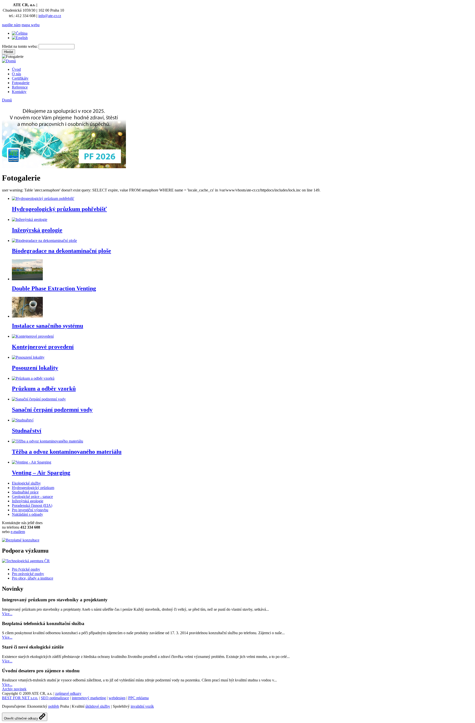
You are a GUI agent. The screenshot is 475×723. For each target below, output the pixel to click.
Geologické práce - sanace (32, 496)
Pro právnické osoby (28, 574)
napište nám (11, 25)
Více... (7, 614)
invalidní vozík (142, 706)
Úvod (16, 69)
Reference (20, 87)
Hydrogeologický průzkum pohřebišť (59, 209)
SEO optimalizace (55, 698)
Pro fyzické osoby (26, 569)
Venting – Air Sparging (41, 472)
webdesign (117, 698)
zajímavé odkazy (68, 693)
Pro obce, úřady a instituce (32, 578)
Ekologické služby (26, 483)
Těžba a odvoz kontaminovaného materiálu (66, 451)
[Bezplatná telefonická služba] (20, 540)
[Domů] (9, 61)
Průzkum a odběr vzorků (44, 388)
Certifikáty (20, 78)
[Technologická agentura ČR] (26, 561)
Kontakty (19, 92)
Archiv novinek (14, 689)
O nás (16, 74)
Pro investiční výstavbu (30, 510)
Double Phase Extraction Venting (54, 288)
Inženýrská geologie (37, 230)
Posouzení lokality (35, 368)
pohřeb (53, 706)
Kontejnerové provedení (43, 347)
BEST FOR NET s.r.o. (20, 698)
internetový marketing (89, 698)
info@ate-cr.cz (49, 16)
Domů (7, 100)
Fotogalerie (20, 83)
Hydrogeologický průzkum (33, 488)
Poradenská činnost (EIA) (32, 505)
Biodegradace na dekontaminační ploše (61, 251)
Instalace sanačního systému (47, 326)
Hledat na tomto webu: (20, 46)
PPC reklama (138, 698)
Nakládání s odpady (27, 514)
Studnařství (26, 430)
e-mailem (18, 532)
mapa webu (31, 25)
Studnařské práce (25, 492)
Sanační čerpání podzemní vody (52, 409)
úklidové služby (97, 706)
